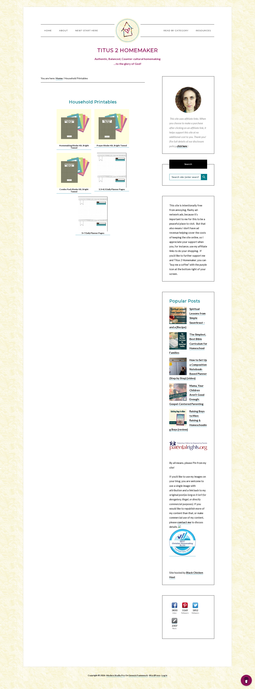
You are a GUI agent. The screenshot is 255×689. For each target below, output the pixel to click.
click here (182, 146)
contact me (184, 522)
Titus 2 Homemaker (127, 30)
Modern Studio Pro (115, 675)
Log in (164, 675)
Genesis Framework (138, 675)
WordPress (154, 675)
